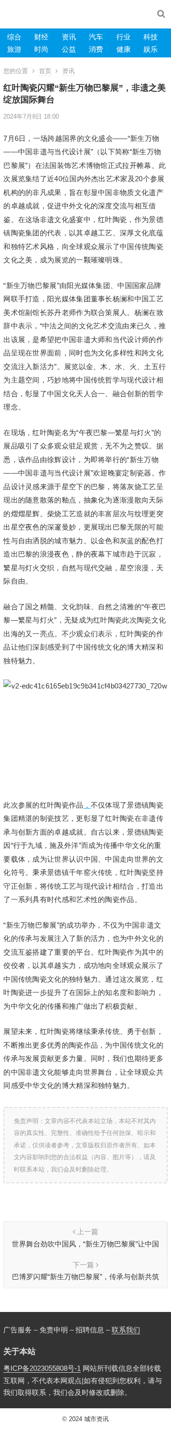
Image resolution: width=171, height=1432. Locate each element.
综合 (14, 37)
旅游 (14, 49)
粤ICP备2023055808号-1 (42, 1368)
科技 (150, 37)
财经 (41, 37)
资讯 (69, 37)
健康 (123, 49)
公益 (69, 49)
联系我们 (126, 1330)
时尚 (41, 49)
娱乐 (150, 49)
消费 (96, 49)
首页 (45, 70)
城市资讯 (96, 1419)
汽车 (96, 37)
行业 (123, 37)
